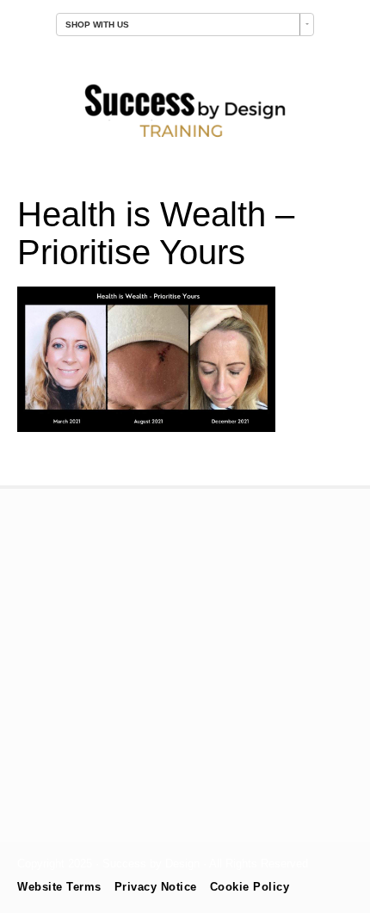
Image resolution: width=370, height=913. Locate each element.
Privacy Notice (155, 886)
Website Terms (59, 886)
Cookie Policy (250, 886)
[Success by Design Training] (185, 139)
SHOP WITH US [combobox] (97, 24)
